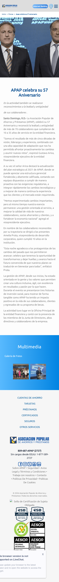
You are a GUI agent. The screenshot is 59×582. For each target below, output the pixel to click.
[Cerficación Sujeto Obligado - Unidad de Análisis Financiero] (29, 503)
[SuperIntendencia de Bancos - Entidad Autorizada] (21, 514)
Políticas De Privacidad (25, 478)
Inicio (4, 14)
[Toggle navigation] (56, 6)
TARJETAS (29, 403)
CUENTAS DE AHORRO (29, 397)
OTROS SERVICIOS (30, 427)
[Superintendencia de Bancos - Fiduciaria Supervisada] (37, 514)
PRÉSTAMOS (30, 409)
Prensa (10, 14)
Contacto (41, 475)
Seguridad (33, 468)
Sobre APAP (19, 468)
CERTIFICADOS (30, 415)
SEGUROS (29, 421)
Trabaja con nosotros (24, 475)
